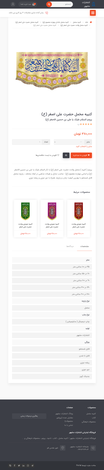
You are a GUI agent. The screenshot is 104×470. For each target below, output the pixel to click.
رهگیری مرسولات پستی (29, 416)
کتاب (94, 417)
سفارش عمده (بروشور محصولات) (64, 419)
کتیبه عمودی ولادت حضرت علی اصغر (79, 225)
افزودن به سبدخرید (80, 155)
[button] (27, 4)
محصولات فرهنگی (89, 421)
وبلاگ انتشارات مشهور (64, 413)
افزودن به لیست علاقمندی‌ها (46, 155)
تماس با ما (68, 425)
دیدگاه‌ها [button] (70, 246)
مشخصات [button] (84, 246)
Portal (78, 465)
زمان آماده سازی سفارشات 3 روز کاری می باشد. (26, 12)
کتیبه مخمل (91, 413)
